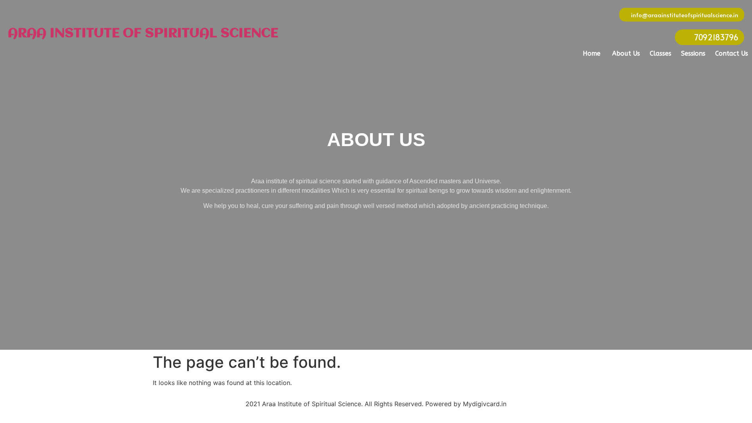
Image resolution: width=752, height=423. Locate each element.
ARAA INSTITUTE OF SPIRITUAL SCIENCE (143, 33)
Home (591, 53)
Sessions (693, 53)
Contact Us (731, 53)
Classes (660, 53)
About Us (626, 53)
